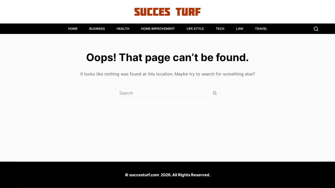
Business (97, 29)
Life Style (195, 29)
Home (72, 29)
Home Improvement (158, 29)
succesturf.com (144, 174)
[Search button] (215, 93)
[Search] (316, 29)
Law (239, 29)
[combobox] (162, 93)
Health (123, 29)
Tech (220, 29)
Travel (261, 29)
